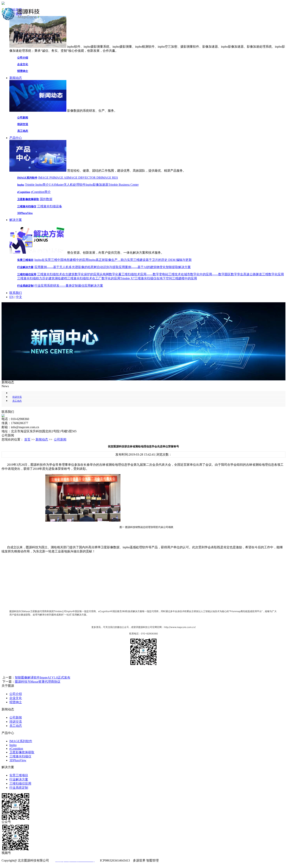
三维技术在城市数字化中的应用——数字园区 (199, 274)
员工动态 (22, 130)
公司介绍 (22, 57)
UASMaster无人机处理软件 (67, 184)
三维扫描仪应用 (26, 274)
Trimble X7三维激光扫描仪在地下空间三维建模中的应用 (158, 278)
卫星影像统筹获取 (28, 199)
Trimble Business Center (123, 184)
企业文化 (22, 64)
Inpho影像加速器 (97, 184)
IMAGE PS (45, 177)
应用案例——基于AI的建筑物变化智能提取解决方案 (155, 267)
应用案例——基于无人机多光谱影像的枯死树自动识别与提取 (76, 267)
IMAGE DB (75, 177)
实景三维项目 (25, 260)
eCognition (23, 192)
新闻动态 (15, 77)
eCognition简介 (41, 192)
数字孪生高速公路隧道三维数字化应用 (257, 274)
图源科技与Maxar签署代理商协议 (37, 681)
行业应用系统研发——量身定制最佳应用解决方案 (68, 285)
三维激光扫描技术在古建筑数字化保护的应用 (68, 274)
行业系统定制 (25, 285)
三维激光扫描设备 (49, 206)
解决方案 (15, 219)
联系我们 (15, 292)
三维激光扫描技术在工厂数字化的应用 (93, 278)
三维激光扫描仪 (26, 206)
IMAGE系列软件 (27, 177)
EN (11, 297)
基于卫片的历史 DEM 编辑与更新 (169, 259)
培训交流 (22, 124)
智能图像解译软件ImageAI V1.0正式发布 (42, 677)
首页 (27, 439)
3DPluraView (25, 213)
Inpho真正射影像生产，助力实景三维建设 (117, 259)
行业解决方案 (25, 267)
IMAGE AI (60, 177)
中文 (19, 297)
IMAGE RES (109, 177)
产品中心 (15, 137)
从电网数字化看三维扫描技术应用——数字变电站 (134, 274)
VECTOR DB (92, 177)
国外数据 (46, 199)
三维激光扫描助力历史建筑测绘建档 (42, 278)
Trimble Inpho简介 (37, 184)
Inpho (20, 184)
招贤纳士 (22, 71)
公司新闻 (22, 117)
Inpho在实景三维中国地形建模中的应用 (61, 259)
